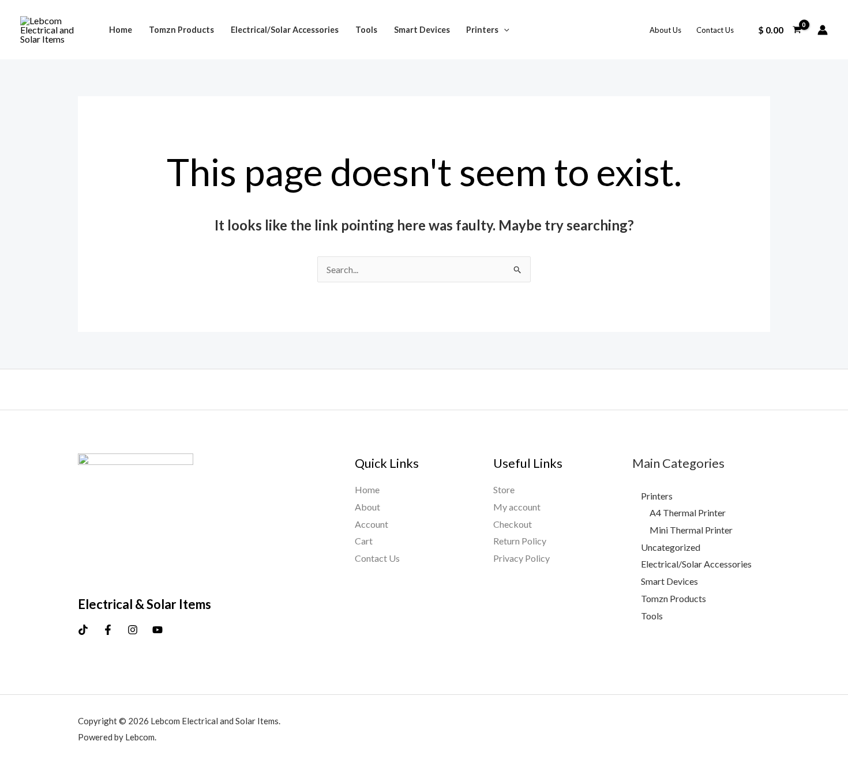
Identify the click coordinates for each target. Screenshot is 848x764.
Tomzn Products (181, 30)
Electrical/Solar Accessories (285, 30)
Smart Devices (422, 30)
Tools (366, 30)
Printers (482, 30)
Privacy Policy (521, 558)
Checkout (512, 524)
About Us (665, 30)
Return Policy (519, 540)
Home (120, 30)
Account (371, 524)
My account (517, 506)
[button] (503, 30)
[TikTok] (83, 630)
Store (504, 489)
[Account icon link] (822, 30)
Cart (364, 540)
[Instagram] (132, 630)
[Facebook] (108, 630)
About (367, 506)
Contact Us (715, 30)
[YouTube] (157, 630)
